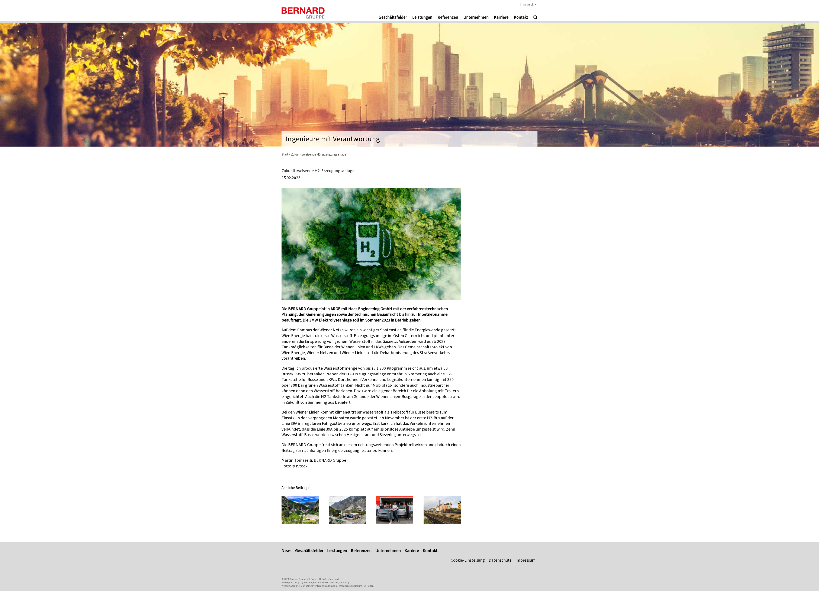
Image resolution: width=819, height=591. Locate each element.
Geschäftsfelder (309, 551)
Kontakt (430, 551)
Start (285, 154)
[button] (535, 17)
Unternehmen (388, 551)
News (286, 551)
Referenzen (361, 551)
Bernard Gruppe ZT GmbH (303, 579)
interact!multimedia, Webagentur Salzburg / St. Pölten (344, 586)
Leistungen (337, 551)
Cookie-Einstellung (468, 560)
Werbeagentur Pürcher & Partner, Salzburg (326, 582)
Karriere (412, 551)
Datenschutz (500, 560)
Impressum (525, 560)
